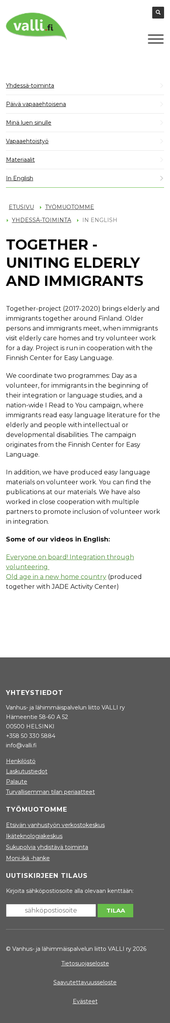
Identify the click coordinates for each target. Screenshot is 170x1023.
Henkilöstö (21, 761)
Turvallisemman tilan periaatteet (50, 791)
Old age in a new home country (56, 577)
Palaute (16, 781)
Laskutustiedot (26, 771)
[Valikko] (144, 41)
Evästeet (85, 1001)
